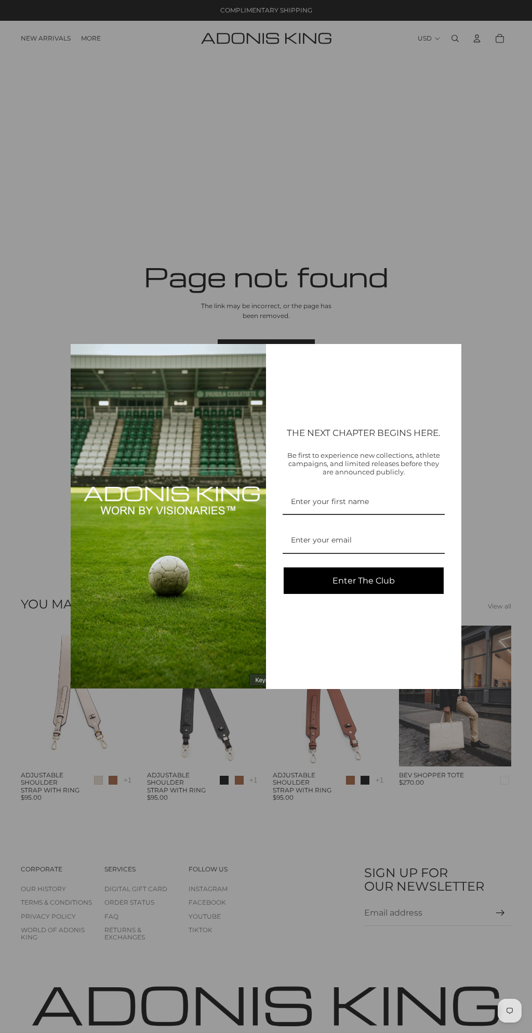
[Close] (448, 356)
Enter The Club (363, 581)
